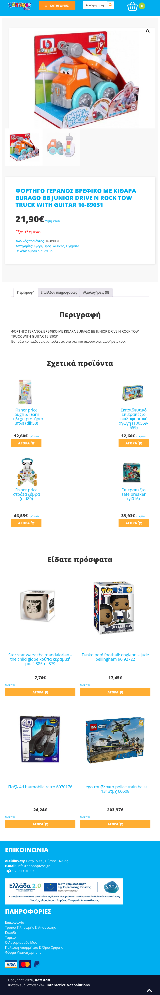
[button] (148, 31)
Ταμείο (10, 937)
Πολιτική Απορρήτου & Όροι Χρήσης (34, 947)
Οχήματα (72, 246)
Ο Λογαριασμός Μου (21, 942)
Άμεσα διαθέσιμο (40, 251)
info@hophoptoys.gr (34, 866)
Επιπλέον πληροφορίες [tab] (59, 292)
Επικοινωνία (14, 922)
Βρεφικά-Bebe (54, 246)
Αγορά (24, 443)
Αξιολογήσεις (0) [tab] (96, 292)
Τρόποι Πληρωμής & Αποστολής (30, 927)
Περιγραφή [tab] (26, 292)
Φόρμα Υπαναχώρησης (23, 952)
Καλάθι (10, 932)
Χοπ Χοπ (42, 980)
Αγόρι (38, 246)
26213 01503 (24, 871)
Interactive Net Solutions (68, 985)
